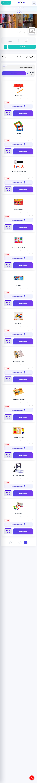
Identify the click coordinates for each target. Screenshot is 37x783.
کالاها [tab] (18, 57)
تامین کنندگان (20, 7)
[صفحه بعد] (8, 542)
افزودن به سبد (8, 113)
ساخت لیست (14, 73)
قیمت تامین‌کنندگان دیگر (17, 106)
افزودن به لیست (23, 113)
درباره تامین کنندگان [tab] (31, 57)
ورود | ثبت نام (6, 3)
